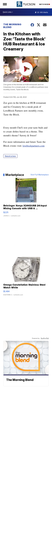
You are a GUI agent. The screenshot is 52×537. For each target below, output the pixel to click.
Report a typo (10, 156)
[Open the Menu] (4, 4)
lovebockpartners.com (34, 145)
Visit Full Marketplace (40, 175)
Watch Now (44, 4)
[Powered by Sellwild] (45, 338)
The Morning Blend (12, 26)
